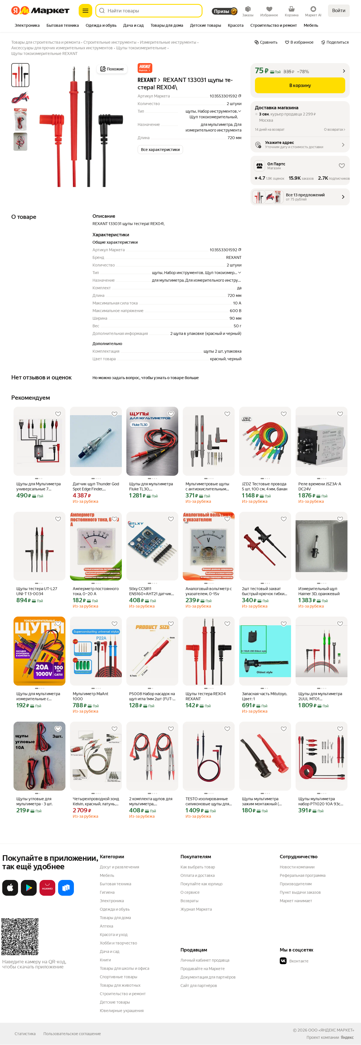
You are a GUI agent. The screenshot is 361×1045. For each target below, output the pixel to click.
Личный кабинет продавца (204, 960)
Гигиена (107, 892)
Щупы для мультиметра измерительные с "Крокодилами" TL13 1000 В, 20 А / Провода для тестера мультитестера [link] (38, 696)
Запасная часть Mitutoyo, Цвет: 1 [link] (264, 696)
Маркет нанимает (296, 901)
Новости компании (297, 867)
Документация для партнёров (208, 977)
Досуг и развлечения (119, 867)
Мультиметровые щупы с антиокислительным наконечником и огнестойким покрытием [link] (208, 487)
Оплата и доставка (197, 875)
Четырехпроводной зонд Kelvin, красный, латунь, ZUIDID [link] (96, 801)
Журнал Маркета (196, 909)
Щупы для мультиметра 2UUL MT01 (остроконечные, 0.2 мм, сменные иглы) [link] (321, 696)
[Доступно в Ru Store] (66, 895)
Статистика (25, 1033)
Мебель (107, 875)
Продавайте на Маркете (202, 968)
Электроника (112, 901)
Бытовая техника (115, 884)
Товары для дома (115, 917)
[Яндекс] (347, 1037)
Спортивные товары (118, 977)
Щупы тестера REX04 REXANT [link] (206, 696)
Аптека (106, 926)
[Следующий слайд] (119, 126)
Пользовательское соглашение (72, 1033)
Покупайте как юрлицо (201, 884)
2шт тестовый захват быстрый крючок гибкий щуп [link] (264, 591)
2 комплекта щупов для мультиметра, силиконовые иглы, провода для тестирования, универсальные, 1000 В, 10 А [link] (151, 801)
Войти (338, 10)
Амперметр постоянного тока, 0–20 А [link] (96, 591)
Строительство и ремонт (123, 993)
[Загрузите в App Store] (10, 895)
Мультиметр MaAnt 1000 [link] (90, 696)
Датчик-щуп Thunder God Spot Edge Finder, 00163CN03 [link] (96, 487)
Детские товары (115, 1002)
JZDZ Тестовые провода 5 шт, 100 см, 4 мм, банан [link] (264, 486)
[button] (145, 68)
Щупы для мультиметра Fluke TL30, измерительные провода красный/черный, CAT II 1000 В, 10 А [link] (152, 487)
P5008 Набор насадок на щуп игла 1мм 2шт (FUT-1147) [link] (152, 696)
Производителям (296, 884)
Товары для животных (120, 985)
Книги (105, 960)
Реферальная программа (302, 875)
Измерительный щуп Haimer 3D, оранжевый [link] (319, 591)
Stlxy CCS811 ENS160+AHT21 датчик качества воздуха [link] (150, 591)
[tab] (27, 26)
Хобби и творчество (118, 943)
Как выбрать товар (197, 867)
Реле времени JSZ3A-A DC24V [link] (319, 486)
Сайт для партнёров (198, 985)
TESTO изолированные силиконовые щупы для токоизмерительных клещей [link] (207, 801)
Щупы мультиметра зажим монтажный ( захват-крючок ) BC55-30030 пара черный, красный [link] (262, 801)
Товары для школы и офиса (124, 968)
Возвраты (189, 901)
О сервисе (190, 892)
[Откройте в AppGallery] (47, 895)
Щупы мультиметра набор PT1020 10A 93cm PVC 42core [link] (321, 801)
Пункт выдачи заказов (300, 892)
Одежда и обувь (115, 909)
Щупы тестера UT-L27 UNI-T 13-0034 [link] (36, 591)
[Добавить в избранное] (58, 414)
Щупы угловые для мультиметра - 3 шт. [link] (34, 801)
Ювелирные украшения (122, 1010)
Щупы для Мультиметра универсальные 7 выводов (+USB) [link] (38, 487)
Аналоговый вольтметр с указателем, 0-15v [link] (209, 591)
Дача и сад (109, 951)
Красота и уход (113, 934)
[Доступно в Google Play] (29, 895)
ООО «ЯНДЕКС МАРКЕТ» (331, 1030)
